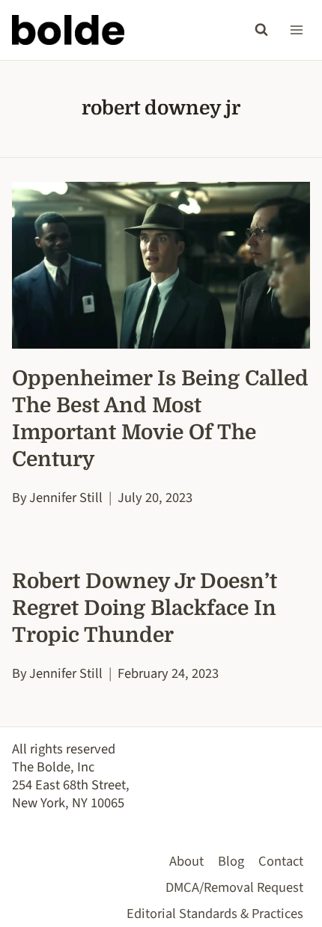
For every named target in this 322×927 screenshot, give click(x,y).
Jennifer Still (66, 497)
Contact (280, 861)
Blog (231, 861)
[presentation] (161, 265)
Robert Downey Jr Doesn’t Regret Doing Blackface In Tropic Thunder (144, 608)
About (186, 861)
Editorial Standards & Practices (215, 913)
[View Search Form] (261, 29)
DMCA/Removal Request (234, 887)
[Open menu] (296, 29)
